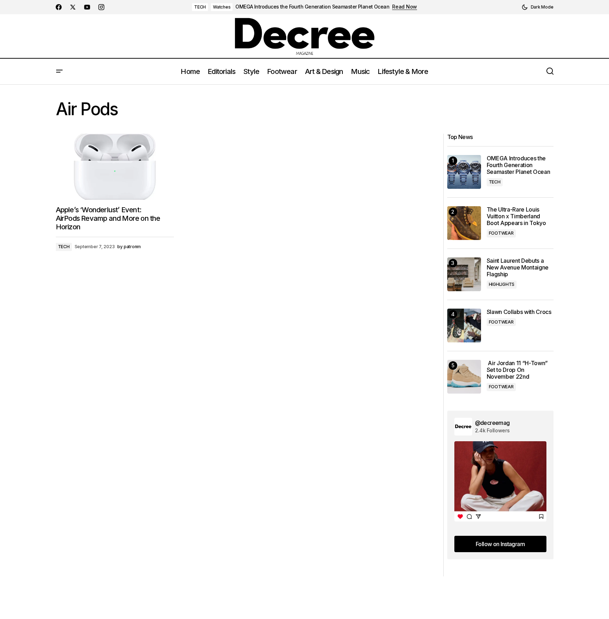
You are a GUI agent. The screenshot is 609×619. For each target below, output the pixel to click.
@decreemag (492, 422)
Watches (221, 7)
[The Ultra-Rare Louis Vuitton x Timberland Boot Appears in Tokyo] (464, 223)
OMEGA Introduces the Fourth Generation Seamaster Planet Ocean (312, 7)
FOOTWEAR (501, 233)
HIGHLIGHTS (502, 284)
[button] (538, 7)
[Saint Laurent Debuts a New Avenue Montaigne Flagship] (464, 274)
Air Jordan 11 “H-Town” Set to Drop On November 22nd (517, 370)
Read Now (404, 7)
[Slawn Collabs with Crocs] (464, 325)
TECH (200, 7)
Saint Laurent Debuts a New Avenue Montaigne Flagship (518, 267)
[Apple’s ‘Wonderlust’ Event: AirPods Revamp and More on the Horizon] (115, 167)
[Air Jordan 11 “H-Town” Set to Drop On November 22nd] (464, 377)
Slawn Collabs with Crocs (519, 312)
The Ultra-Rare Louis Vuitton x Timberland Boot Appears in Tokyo (516, 216)
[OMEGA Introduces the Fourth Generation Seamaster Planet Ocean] (464, 172)
